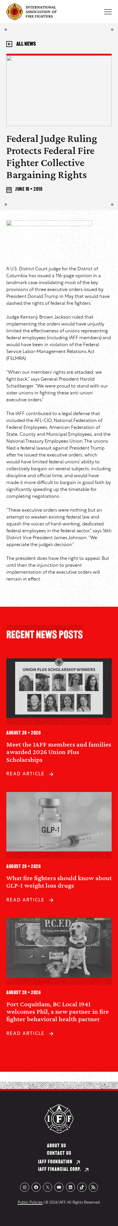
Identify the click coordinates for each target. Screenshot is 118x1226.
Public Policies (30, 1202)
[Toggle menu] (108, 11)
